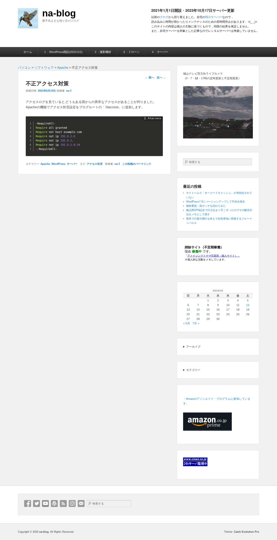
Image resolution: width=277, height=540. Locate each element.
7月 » (195, 323)
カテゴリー (193, 370)
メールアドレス (81, 503)
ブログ (164, 17)
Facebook (27, 503)
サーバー (72, 163)
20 (188, 314)
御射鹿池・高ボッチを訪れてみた (206, 205)
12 (247, 305)
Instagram (72, 503)
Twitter (36, 503)
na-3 (68, 90)
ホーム (28, 52)
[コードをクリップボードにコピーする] (158, 125)
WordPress (58, 163)
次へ (161, 77)
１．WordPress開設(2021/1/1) (63, 52)
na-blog (59, 13)
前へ (149, 77)
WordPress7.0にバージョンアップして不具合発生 (215, 201)
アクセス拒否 (95, 163)
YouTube (45, 503)
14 (198, 309)
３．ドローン (131, 52)
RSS (63, 503)
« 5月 (186, 323)
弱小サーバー (213, 17)
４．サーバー (159, 52)
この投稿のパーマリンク (136, 163)
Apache (45, 163)
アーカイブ (193, 346)
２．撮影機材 (102, 52)
